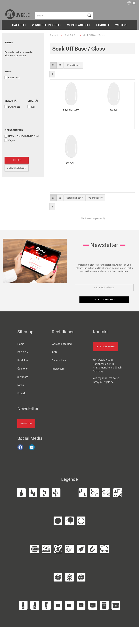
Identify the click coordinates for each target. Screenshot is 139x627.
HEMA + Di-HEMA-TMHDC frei (23, 136)
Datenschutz (59, 360)
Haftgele (19, 25)
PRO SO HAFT (71, 110)
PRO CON (22, 352)
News (20, 385)
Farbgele (103, 25)
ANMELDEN (26, 423)
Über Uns (22, 368)
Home (20, 343)
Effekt (8, 71)
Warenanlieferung (62, 343)
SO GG (113, 110)
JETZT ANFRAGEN (105, 346)
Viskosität (11, 100)
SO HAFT (71, 162)
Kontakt (21, 393)
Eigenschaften (14, 130)
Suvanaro (22, 377)
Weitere (121, 25)
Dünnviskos (14, 106)
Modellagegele (78, 25)
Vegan (11, 140)
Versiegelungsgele (46, 25)
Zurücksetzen (16, 167)
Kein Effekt (14, 77)
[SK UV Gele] (17, 12)
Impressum (58, 368)
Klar (33, 106)
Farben (9, 42)
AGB (54, 352)
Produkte (22, 360)
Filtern (17, 160)
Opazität (33, 100)
